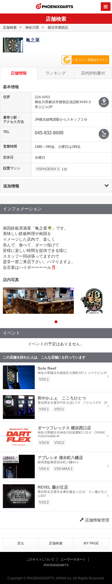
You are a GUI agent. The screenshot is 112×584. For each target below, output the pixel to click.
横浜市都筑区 (58, 28)
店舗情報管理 (96, 520)
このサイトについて (40, 559)
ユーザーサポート (73, 559)
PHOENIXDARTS (54, 7)
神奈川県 (32, 28)
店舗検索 (10, 28)
